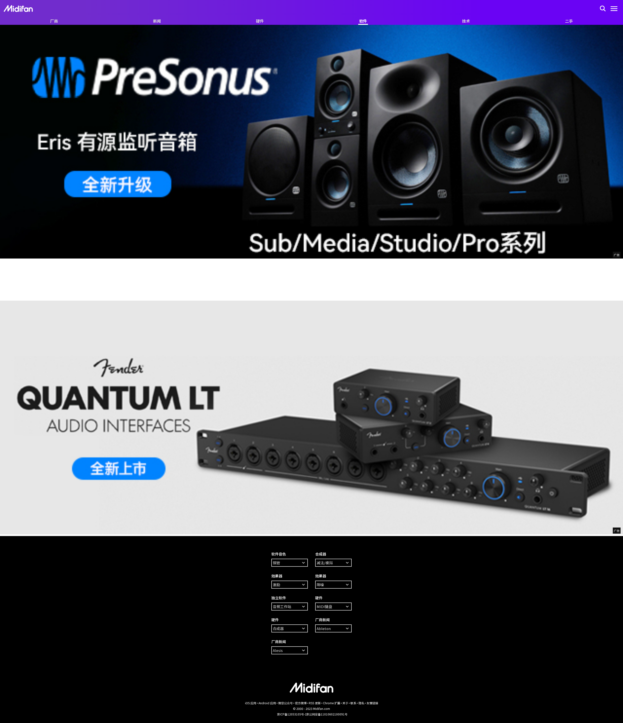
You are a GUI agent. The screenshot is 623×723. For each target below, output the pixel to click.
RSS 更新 (315, 703)
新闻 (157, 21)
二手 (569, 21)
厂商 (54, 21)
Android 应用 (267, 703)
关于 (345, 703)
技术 (466, 21)
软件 (363, 21)
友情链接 (372, 703)
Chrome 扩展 (331, 703)
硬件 (260, 21)
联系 (353, 703)
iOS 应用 (250, 703)
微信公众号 (285, 703)
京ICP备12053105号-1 (292, 714)
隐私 (361, 703)
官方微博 (301, 703)
